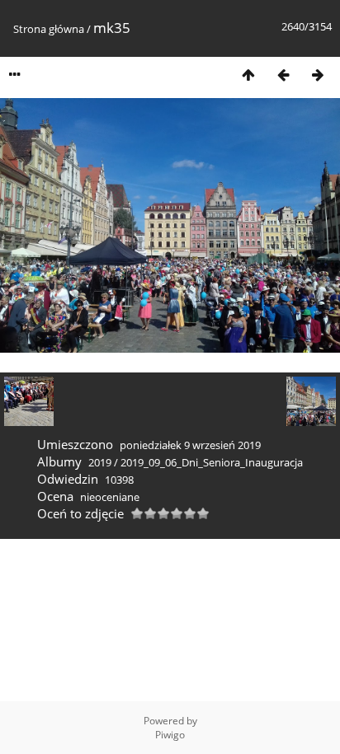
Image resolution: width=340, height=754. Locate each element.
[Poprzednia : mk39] (283, 74)
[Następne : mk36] (317, 74)
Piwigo (170, 735)
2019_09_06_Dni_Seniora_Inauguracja (211, 462)
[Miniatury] (248, 74)
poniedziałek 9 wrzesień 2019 (190, 445)
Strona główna (48, 28)
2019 (99, 462)
